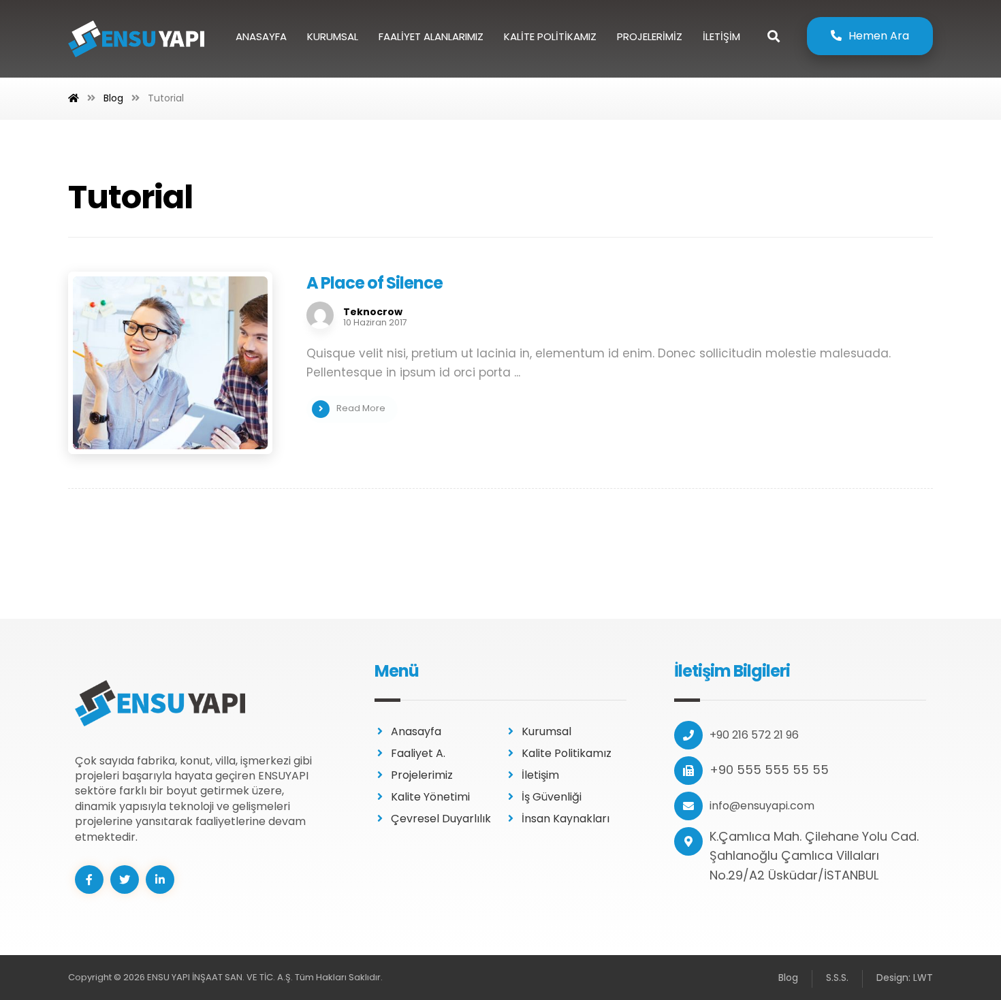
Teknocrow (372, 312)
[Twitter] (124, 879)
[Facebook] (89, 879)
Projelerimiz (422, 775)
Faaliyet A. (418, 753)
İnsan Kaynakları (565, 818)
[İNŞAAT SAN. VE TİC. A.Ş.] (136, 38)
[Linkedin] (160, 879)
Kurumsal (546, 731)
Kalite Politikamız (566, 753)
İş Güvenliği (552, 797)
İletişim (540, 775)
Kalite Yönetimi (430, 797)
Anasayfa (416, 731)
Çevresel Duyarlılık (441, 818)
